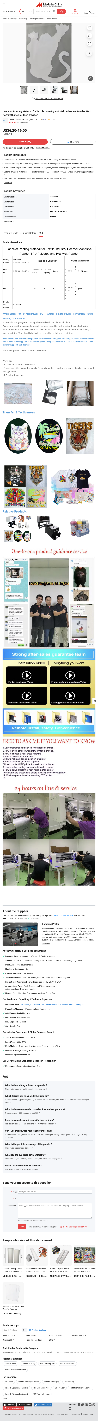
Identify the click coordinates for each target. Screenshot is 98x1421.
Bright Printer (8, 1335)
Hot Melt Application (41, 1388)
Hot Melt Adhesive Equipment (16, 1394)
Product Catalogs (38, 1330)
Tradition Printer (55, 1335)
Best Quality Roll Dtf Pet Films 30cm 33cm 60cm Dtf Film (59, 1271)
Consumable (8, 1340)
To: (15, 1198)
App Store (9, 1404)
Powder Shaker (78, 1335)
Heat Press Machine (34, 1340)
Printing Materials (36, 18)
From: (14, 1192)
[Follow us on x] (82, 1404)
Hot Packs (9, 1381)
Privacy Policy (88, 1414)
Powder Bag (69, 1381)
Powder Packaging (51, 1381)
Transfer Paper (10, 1363)
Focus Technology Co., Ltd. (31, 1414)
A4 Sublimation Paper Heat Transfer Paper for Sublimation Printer (13, 1309)
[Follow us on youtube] (90, 1404)
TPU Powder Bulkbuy (41, 1394)
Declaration (76, 1414)
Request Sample (43, 148)
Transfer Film (51, 18)
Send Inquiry (25, 141)
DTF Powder (60, 1388)
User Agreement (62, 1414)
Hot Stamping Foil (47, 1363)
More (5, 1398)
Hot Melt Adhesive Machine (80, 1388)
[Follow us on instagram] (86, 1404)
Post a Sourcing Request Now (73, 1227)
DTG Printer (35, 1004)
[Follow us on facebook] (79, 1404)
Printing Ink (79, 1004)
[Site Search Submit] (61, 11)
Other (51, 1340)
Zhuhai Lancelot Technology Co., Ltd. (23, 119)
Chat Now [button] (74, 142)
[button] (4, 4)
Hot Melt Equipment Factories (16, 1388)
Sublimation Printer (66, 1004)
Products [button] (25, 11)
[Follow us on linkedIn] (70, 1408)
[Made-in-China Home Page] (49, 4)
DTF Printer (24, 1004)
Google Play (25, 1404)
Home (5, 18)
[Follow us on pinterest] (94, 1404)
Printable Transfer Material (15, 1369)
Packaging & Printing (18, 18)
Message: (13, 1205)
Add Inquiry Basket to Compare (49, 98)
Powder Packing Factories (28, 1381)
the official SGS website (63, 915)
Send (22, 1226)
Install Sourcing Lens (15, 1408)
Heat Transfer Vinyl (67, 1363)
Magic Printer (31, 1335)
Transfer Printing (28, 1363)
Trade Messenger (43, 1404)
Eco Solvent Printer (49, 1004)
